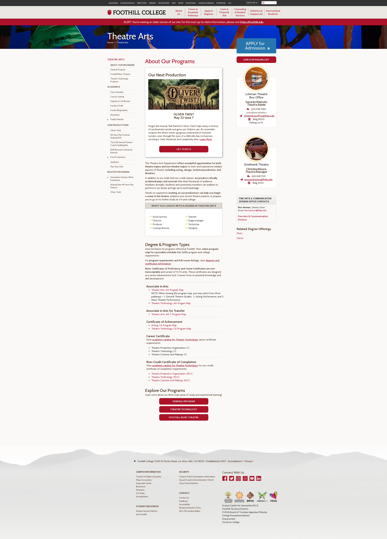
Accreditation (235, 461)
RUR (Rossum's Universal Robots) (121, 151)
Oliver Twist (115, 130)
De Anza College (230, 522)
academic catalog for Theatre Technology (175, 339)
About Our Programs (122, 65)
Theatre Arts (116, 59)
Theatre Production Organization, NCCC (172, 373)
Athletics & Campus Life (256, 12)
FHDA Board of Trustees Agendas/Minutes (244, 512)
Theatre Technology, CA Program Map (171, 328)
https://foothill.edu (251, 22)
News (180, 3)
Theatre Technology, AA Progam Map (170, 303)
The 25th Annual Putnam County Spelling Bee (121, 143)
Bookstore (163, 3)
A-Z (229, 3)
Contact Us (184, 498)
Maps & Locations (144, 480)
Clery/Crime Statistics (188, 483)
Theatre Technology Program (119, 80)
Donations (115, 115)
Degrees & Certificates (120, 101)
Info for (251, 3)
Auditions (114, 162)
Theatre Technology (183, 409)
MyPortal (221, 3)
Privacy (248, 461)
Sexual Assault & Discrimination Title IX (196, 480)
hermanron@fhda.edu (255, 210)
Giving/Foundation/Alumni (236, 515)
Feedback (183, 501)
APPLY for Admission (255, 46)
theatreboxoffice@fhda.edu (259, 115)
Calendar (113, 3)
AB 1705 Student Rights (189, 511)
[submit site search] (263, 2)
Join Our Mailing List (256, 59)
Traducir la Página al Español (148, 476)
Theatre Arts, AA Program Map (167, 289)
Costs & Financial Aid (224, 12)
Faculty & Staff (116, 105)
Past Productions (117, 157)
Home (110, 42)
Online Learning (206, 3)
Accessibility (184, 504)
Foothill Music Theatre (120, 74)
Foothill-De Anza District (235, 508)
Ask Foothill (141, 514)
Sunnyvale (191, 3)
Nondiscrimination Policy (190, 507)
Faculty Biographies (119, 110)
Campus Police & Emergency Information (197, 476)
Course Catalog (117, 96)
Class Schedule (127, 3)
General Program (117, 69)
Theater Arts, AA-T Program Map (168, 314)
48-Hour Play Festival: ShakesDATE (120, 136)
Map (174, 3)
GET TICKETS (184, 149)
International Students (273, 12)
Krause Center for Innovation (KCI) (240, 505)
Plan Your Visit (116, 166)
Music (239, 233)
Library (152, 3)
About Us (178, 12)
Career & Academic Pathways (193, 12)
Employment (228, 518)
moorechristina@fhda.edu (258, 179)
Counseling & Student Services (240, 12)
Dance (240, 238)
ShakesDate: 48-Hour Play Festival (122, 186)
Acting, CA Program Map (164, 325)
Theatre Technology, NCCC (165, 377)
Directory (142, 3)
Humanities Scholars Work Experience (121, 178)
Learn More (206, 139)
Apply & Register (208, 12)
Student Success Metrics (146, 511)
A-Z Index (140, 493)
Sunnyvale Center (143, 483)
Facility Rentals (117, 119)
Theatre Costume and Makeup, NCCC (170, 380)
